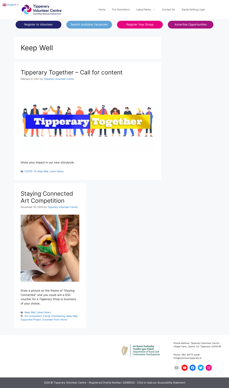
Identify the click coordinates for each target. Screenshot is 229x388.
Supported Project (31, 319)
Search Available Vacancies (89, 24)
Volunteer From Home (54, 319)
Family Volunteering (54, 316)
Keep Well (42, 171)
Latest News (143, 9)
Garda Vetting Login (193, 9)
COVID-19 (30, 171)
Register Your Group (139, 24)
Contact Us (168, 9)
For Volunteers (121, 9)
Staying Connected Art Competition (47, 197)
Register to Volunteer (38, 24)
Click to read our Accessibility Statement (161, 382)
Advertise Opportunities (191, 24)
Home (102, 9)
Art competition (33, 316)
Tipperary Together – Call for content (72, 72)
